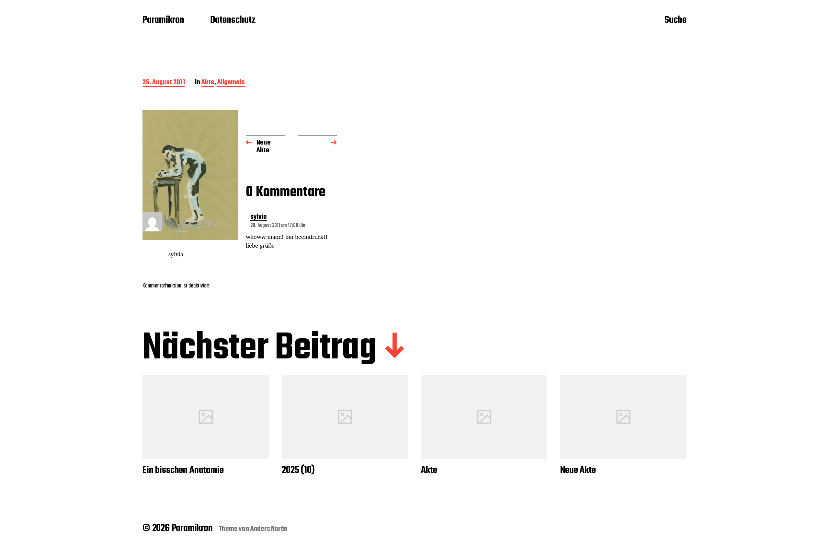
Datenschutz (233, 20)
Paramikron (163, 20)
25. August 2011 (163, 83)
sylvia (258, 217)
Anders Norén (269, 528)
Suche (675, 20)
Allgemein (231, 83)
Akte (207, 83)
